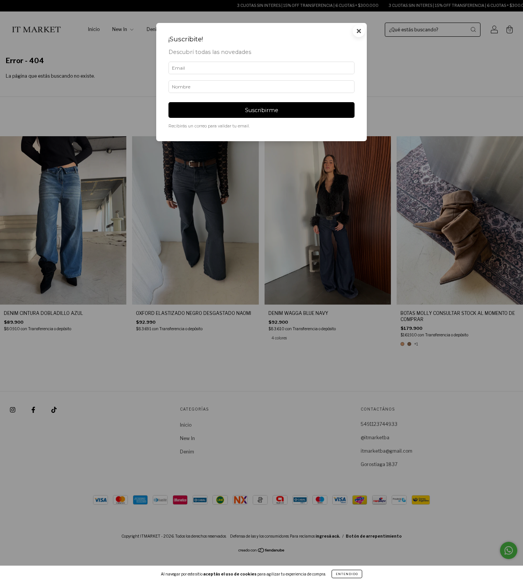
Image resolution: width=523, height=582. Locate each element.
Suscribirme (261, 110)
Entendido (347, 574)
